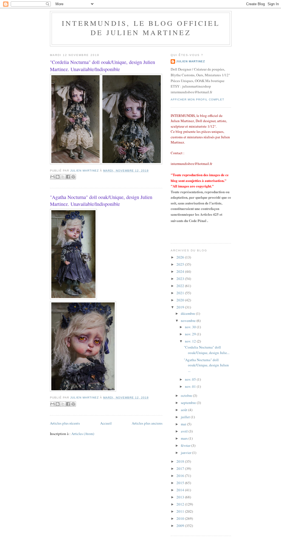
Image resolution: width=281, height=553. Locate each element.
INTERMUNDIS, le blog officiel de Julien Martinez (141, 27)
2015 (180, 482)
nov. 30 (191, 326)
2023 (180, 278)
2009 (180, 525)
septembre (189, 402)
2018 (180, 461)
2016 (180, 475)
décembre (188, 313)
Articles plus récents (65, 423)
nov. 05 (191, 379)
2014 (180, 489)
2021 (180, 292)
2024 (180, 271)
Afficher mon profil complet (197, 99)
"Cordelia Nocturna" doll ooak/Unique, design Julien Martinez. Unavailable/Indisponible (102, 65)
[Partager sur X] (63, 176)
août (184, 409)
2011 (180, 511)
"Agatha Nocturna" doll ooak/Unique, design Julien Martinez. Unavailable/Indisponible (101, 200)
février (186, 445)
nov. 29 (191, 334)
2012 (180, 504)
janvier (186, 452)
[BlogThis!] (57, 176)
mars (185, 438)
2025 (180, 264)
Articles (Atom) (82, 433)
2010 (180, 518)
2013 (180, 497)
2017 (180, 468)
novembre (188, 320)
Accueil (106, 423)
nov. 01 (191, 386)
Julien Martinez (190, 61)
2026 (180, 257)
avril (185, 431)
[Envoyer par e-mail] (52, 176)
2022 (180, 285)
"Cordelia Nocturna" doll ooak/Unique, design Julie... (206, 350)
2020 (180, 299)
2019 (180, 307)
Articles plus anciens (147, 423)
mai (184, 424)
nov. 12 (191, 341)
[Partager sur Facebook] (68, 176)
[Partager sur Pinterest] (73, 176)
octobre (187, 395)
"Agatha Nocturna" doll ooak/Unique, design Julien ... (206, 365)
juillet (186, 416)
